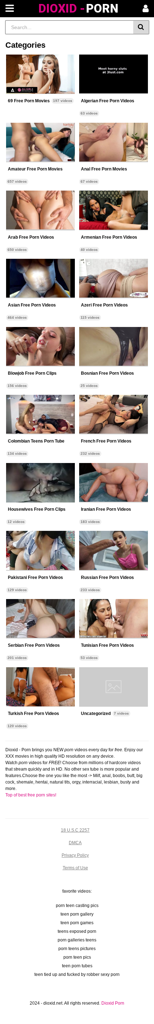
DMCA (75, 842)
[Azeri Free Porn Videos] (113, 278)
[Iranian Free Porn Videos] (113, 482)
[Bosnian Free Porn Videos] (113, 346)
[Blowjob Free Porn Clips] (40, 346)
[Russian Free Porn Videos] (113, 550)
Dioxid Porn (112, 1003)
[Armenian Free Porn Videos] (113, 210)
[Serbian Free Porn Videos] (40, 619)
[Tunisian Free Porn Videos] (113, 619)
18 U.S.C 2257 (75, 830)
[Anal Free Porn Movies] (113, 142)
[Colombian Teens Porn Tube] (40, 414)
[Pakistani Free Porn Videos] (40, 550)
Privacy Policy (75, 855)
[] (141, 27)
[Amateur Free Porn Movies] (40, 142)
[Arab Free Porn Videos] (40, 210)
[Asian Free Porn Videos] (40, 278)
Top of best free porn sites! (30, 795)
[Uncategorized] (113, 687)
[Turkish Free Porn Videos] (40, 687)
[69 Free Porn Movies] (40, 74)
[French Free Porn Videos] (113, 414)
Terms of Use (75, 867)
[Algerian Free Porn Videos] (113, 74)
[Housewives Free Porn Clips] (40, 482)
